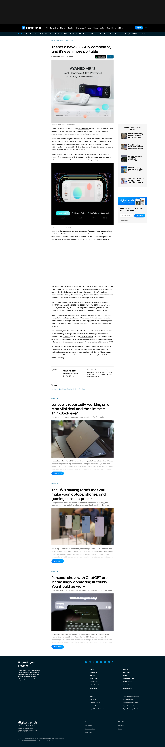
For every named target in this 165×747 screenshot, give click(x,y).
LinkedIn (109, 662)
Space (125, 676)
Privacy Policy (124, 220)
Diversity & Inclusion (90, 729)
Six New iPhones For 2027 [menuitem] (48, 34)
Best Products (127, 682)
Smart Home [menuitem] (111, 28)
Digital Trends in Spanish (130, 706)
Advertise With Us (95, 702)
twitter (73, 376)
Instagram (90, 662)
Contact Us (93, 699)
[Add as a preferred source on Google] (100, 56)
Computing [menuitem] (54, 28)
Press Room (121, 725)
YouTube (97, 662)
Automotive (93, 688)
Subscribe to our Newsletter (131, 696)
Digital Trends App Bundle (130, 709)
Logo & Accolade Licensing (97, 709)
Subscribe (140, 216)
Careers (87, 721)
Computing (93, 672)
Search (146, 28)
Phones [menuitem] (62, 28)
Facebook (86, 662)
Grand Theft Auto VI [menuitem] (32, 34)
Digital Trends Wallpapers (130, 702)
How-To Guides (128, 685)
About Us (92, 696)
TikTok (101, 662)
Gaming (53, 389)
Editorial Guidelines (95, 706)
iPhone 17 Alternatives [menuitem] (106, 34)
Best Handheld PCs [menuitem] (75, 34)
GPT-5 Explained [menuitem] (137, 34)
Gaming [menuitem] (70, 28)
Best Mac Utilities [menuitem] (63, 34)
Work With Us (88, 725)
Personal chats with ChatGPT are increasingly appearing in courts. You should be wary (135, 160)
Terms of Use (88, 732)
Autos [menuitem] (102, 28)
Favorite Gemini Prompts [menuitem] (122, 34)
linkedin (70, 376)
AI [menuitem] (47, 28)
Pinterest (105, 662)
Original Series (127, 688)
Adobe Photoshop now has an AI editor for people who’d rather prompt (135, 170)
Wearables (126, 672)
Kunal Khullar (56, 57)
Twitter (93, 662)
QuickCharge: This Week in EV (67, 389)
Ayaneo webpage (86, 336)
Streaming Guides (128, 679)
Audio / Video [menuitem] (93, 28)
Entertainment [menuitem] (81, 28)
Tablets (125, 669)
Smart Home (94, 682)
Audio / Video (94, 679)
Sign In (139, 28)
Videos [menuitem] (120, 28)
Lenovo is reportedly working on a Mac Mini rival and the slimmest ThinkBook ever (135, 137)
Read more (57, 473)
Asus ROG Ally (83, 128)
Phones (92, 669)
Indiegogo (66, 336)
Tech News (82, 389)
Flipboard (113, 662)
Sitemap (120, 729)
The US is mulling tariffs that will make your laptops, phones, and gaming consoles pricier (136, 148)
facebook (63, 376)
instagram (67, 376)
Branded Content (128, 699)
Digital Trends (28, 30)
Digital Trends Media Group (29, 740)
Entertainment (94, 685)
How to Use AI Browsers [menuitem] (90, 34)
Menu (19, 28)
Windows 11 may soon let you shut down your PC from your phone (136, 181)
